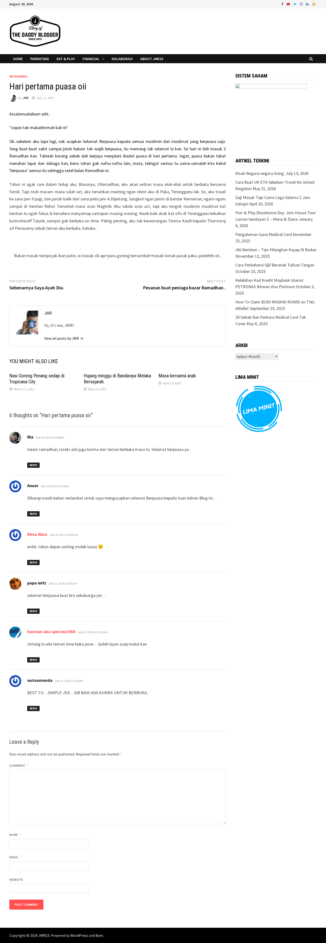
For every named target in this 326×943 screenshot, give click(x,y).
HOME (18, 58)
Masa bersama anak (177, 376)
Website (16, 879)
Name (15, 835)
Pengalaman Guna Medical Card (263, 234)
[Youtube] (288, 3)
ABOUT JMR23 (151, 58)
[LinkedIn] (308, 3)
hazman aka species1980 (51, 631)
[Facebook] (282, 3)
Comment (18, 765)
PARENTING (39, 58)
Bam (99, 935)
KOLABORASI (122, 58)
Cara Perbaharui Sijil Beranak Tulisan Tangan (274, 265)
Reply (33, 465)
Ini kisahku (18, 76)
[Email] (314, 3)
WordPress (79, 935)
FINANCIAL (91, 58)
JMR (26, 98)
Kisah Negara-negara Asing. (260, 173)
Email (15, 857)
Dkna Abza (37, 534)
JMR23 (43, 935)
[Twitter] (295, 3)
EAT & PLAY (66, 58)
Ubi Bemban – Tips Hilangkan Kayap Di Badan (275, 249)
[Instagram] (302, 3)
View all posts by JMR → (63, 338)
